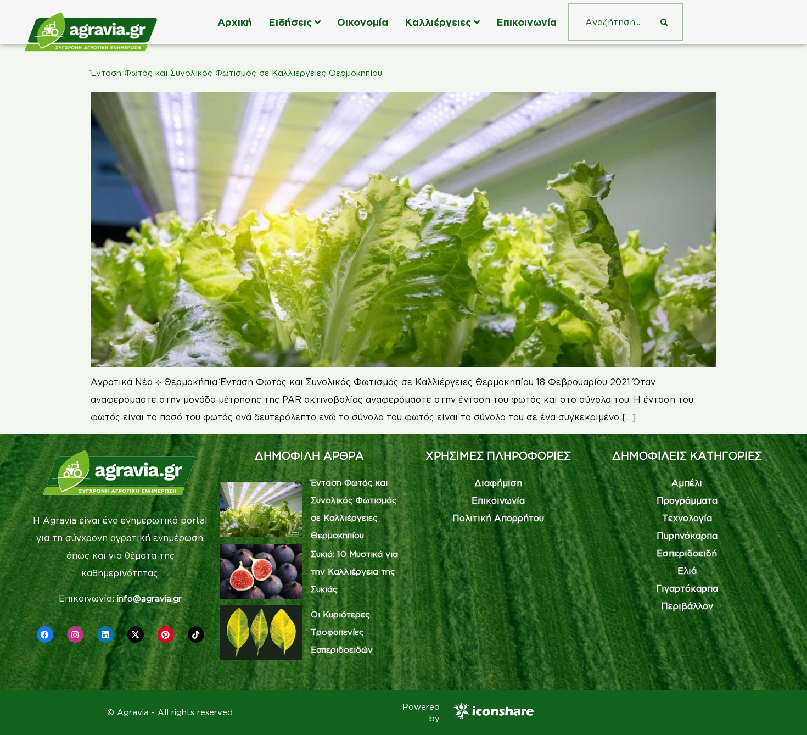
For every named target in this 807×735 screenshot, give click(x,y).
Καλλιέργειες (438, 21)
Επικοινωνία (526, 21)
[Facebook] (45, 634)
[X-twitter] (135, 634)
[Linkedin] (105, 634)
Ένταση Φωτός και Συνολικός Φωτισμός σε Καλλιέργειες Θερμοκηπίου (236, 72)
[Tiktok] (196, 634)
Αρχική (234, 21)
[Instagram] (75, 634)
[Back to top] (782, 710)
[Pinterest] (166, 634)
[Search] (664, 22)
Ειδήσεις (290, 21)
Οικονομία (362, 21)
